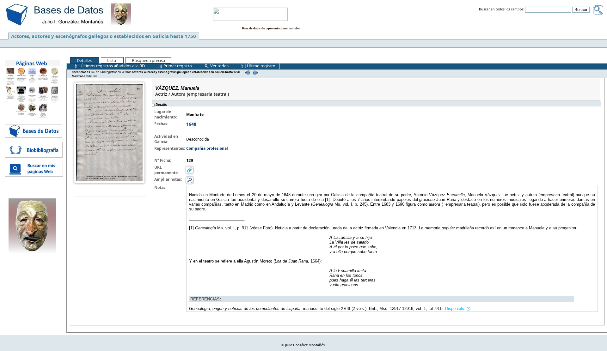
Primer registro (177, 66)
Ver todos (219, 66)
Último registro (260, 66)
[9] (255, 72)
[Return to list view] (110, 193)
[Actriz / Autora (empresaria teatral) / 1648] (109, 132)
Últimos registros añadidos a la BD (112, 66)
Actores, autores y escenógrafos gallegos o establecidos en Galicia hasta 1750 (103, 36)
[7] (246, 72)
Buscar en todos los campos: (501, 9)
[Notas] (189, 180)
